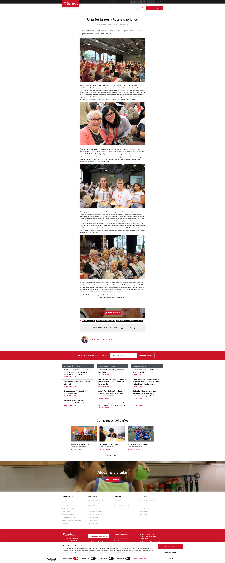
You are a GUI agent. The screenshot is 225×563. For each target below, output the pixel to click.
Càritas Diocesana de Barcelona (105, 320)
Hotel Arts (139, 320)
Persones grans (101, 16)
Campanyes (125, 2)
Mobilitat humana (93, 517)
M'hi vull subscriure (146, 355)
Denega (170, 558)
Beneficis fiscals (144, 514)
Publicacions (117, 500)
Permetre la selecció (170, 552)
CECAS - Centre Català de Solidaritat (150, 541)
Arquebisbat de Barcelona (121, 538)
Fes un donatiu (113, 479)
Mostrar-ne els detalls (140, 558)
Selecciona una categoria (133, 8)
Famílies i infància (92, 506)
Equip (63, 503)
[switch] (93, 558)
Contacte (65, 523)
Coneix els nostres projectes (96, 500)
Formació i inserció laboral (95, 511)
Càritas (92, 320)
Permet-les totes (170, 547)
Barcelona (85, 320)
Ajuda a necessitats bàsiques (96, 514)
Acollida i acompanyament (95, 503)
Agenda (116, 503)
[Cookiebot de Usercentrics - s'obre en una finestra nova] (51, 559)
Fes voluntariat (144, 503)
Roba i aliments (144, 511)
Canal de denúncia (96, 541)
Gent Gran (131, 320)
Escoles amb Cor (134, 88)
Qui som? (65, 500)
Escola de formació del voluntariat (71, 520)
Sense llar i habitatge (94, 508)
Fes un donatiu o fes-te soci (147, 500)
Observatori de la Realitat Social (122, 506)
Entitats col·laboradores (69, 514)
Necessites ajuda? (93, 523)
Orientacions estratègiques (70, 506)
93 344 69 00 (73, 540)
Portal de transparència (98, 536)
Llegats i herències (145, 508)
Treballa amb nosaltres (68, 517)
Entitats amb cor (144, 506)
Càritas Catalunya (119, 541)
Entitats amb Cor (115, 16)
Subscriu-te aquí (153, 8)
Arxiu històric (66, 511)
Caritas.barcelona (113, 2)
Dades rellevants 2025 (68, 508)
